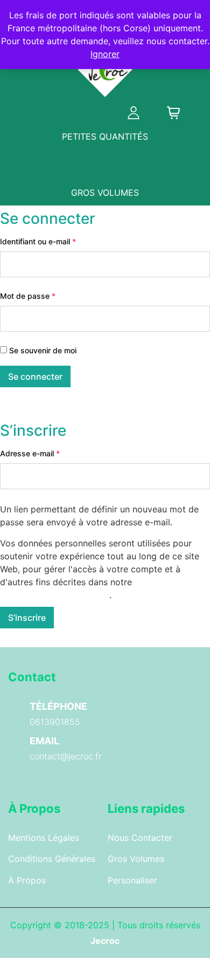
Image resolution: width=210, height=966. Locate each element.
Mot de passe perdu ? (44, 407)
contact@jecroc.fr (66, 756)
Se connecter (35, 376)
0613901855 (55, 721)
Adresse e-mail (49, 453)
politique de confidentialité (54, 595)
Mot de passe (47, 295)
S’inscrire (27, 617)
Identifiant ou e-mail (57, 241)
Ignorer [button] (105, 54)
